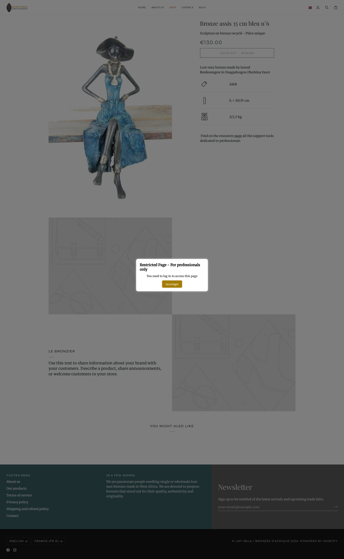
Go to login (172, 284)
